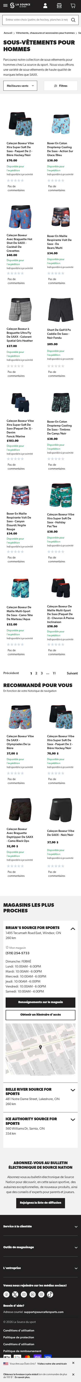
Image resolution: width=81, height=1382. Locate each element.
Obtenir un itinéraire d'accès (40, 1014)
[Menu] (5, 6)
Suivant (72, 673)
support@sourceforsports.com (44, 1312)
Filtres (63, 85)
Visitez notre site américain (52, 1363)
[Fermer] (73, 1363)
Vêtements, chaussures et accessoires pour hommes (45, 32)
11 (54, 673)
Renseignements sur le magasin (40, 1002)
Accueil (8, 32)
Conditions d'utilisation (18, 1330)
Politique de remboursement (22, 1351)
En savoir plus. (22, 1377)
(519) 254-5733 (17, 953)
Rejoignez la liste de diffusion (40, 1203)
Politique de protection (18, 1337)
